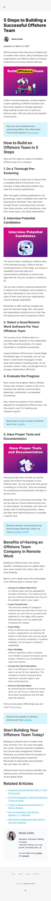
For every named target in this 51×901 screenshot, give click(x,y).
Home (14, 874)
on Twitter (38, 853)
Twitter (20, 874)
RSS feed (36, 874)
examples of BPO (20, 532)
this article (33, 132)
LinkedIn (25, 856)
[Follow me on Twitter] (25, 891)
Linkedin (21, 424)
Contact (28, 874)
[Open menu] (4, 7)
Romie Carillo (29, 883)
